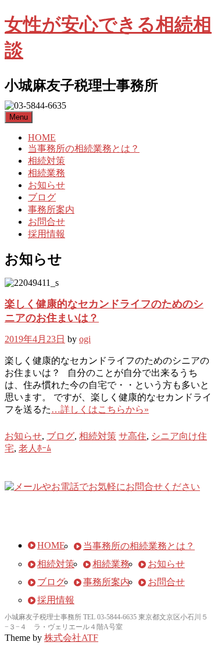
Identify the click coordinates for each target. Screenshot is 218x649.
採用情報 (46, 234)
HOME (42, 137)
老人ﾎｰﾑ (35, 448)
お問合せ (46, 222)
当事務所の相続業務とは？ (84, 148)
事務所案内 (51, 209)
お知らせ (46, 185)
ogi (85, 339)
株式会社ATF (71, 638)
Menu (18, 117)
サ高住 (132, 436)
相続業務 (46, 173)
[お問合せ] (102, 487)
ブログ (42, 197)
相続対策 (46, 161)
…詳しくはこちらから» (100, 409)
